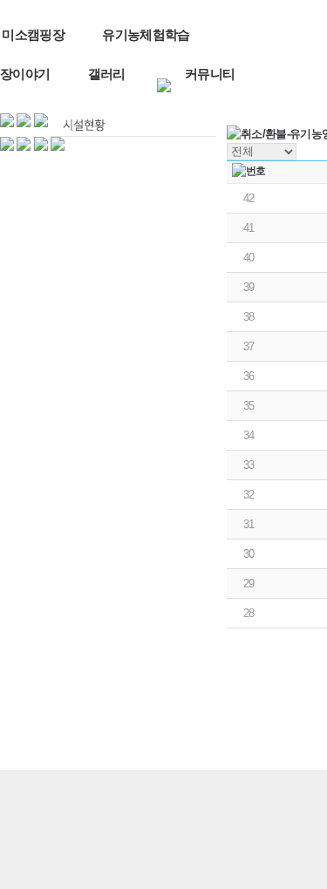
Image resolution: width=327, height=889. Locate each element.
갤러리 (107, 73)
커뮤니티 (210, 73)
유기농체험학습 (145, 34)
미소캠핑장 (33, 34)
